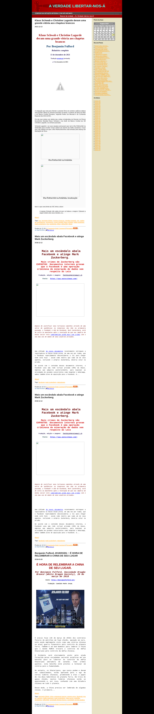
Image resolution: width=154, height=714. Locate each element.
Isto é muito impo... (101, 69)
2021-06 (97, 146)
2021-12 (97, 136)
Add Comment (60, 228)
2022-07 (97, 124)
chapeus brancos (58, 221)
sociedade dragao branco (58, 700)
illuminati (80, 696)
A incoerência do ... (101, 59)
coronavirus (49, 222)
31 (98, 39)
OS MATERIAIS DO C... (102, 51)
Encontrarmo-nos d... (102, 73)
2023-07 (97, 104)
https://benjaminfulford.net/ (63, 580)
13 (107, 32)
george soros (71, 696)
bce (40, 221)
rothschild (64, 224)
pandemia (53, 224)
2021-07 (97, 145)
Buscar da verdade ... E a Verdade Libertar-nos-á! (77, 16)
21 (110, 35)
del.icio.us (50, 230)
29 (113, 37)
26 (104, 37)
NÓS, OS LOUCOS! (101, 85)
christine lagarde (70, 221)
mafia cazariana (79, 222)
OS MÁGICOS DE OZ (102, 71)
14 (110, 32)
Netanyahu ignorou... (102, 46)
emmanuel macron (60, 696)
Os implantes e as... (101, 47)
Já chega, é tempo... (101, 66)
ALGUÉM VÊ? (99, 83)
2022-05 (97, 128)
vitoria (70, 224)
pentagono (38, 700)
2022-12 (97, 116)
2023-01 (97, 114)
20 (107, 35)
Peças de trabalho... (101, 91)
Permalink (69, 228)
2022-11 (97, 118)
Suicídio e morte (100, 68)
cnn (78, 221)
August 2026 (104, 24)
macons (39, 698)
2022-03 (97, 131)
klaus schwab (68, 222)
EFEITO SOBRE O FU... (102, 74)
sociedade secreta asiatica (76, 700)
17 (98, 35)
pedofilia (77, 698)
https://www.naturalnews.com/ (63, 279)
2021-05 (97, 148)
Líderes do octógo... (101, 56)
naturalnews (61, 382)
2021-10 (97, 140)
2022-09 (97, 121)
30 (95, 39)
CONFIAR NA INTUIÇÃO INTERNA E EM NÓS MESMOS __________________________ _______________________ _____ (77, 13)
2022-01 (97, 135)
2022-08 (97, 123)
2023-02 (97, 113)
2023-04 (97, 109)
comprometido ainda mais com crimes (65, 335)
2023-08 (97, 103)
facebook (42, 382)
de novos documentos (54, 351)
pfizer (59, 224)
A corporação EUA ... (101, 64)
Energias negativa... (101, 93)
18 (101, 35)
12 (104, 32)
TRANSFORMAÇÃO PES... (103, 81)
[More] (37, 217)
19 (104, 35)
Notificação (98, 53)
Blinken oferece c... (101, 61)
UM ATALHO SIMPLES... (103, 76)
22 (113, 35)
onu (47, 224)
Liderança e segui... (101, 54)
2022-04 (97, 130)
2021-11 (97, 138)
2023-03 (97, 111)
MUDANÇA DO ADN (101, 86)
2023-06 (97, 106)
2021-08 (97, 143)
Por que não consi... (101, 78)
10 (98, 32)
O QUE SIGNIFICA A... (102, 88)
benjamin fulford (47, 221)
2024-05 (97, 101)
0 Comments (50, 228)
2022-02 (97, 133)
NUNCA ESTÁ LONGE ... (103, 90)
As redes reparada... (101, 79)
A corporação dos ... (101, 63)
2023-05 (97, 108)
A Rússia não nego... (101, 49)
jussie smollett (58, 222)
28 (110, 37)
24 (98, 37)
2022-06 (97, 126)
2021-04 (97, 150)
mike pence (70, 698)
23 (95, 37)
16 (95, 35)
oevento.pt (60, 58)
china (52, 696)
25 (101, 37)
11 (101, 32)
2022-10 (97, 119)
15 (113, 32)
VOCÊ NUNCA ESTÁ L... (103, 95)
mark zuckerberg (40, 224)
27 (107, 37)
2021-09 (97, 141)
